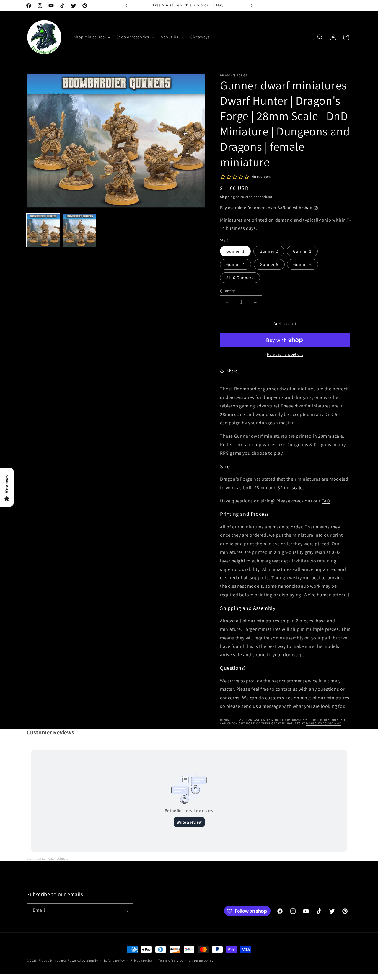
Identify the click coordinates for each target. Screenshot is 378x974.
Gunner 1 (235, 251)
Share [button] (232, 371)
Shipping (227, 196)
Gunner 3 (302, 251)
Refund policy (114, 960)
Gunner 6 (302, 264)
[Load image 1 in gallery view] (43, 230)
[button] (91, 37)
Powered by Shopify (83, 960)
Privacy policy (141, 960)
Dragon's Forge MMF (323, 723)
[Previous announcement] (126, 5)
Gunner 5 (269, 264)
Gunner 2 (269, 251)
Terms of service (170, 960)
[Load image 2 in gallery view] (79, 230)
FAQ (326, 501)
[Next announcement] (251, 5)
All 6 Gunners (240, 277)
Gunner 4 (235, 264)
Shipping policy (201, 960)
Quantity (227, 290)
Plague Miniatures (53, 960)
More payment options (285, 354)
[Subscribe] (126, 911)
